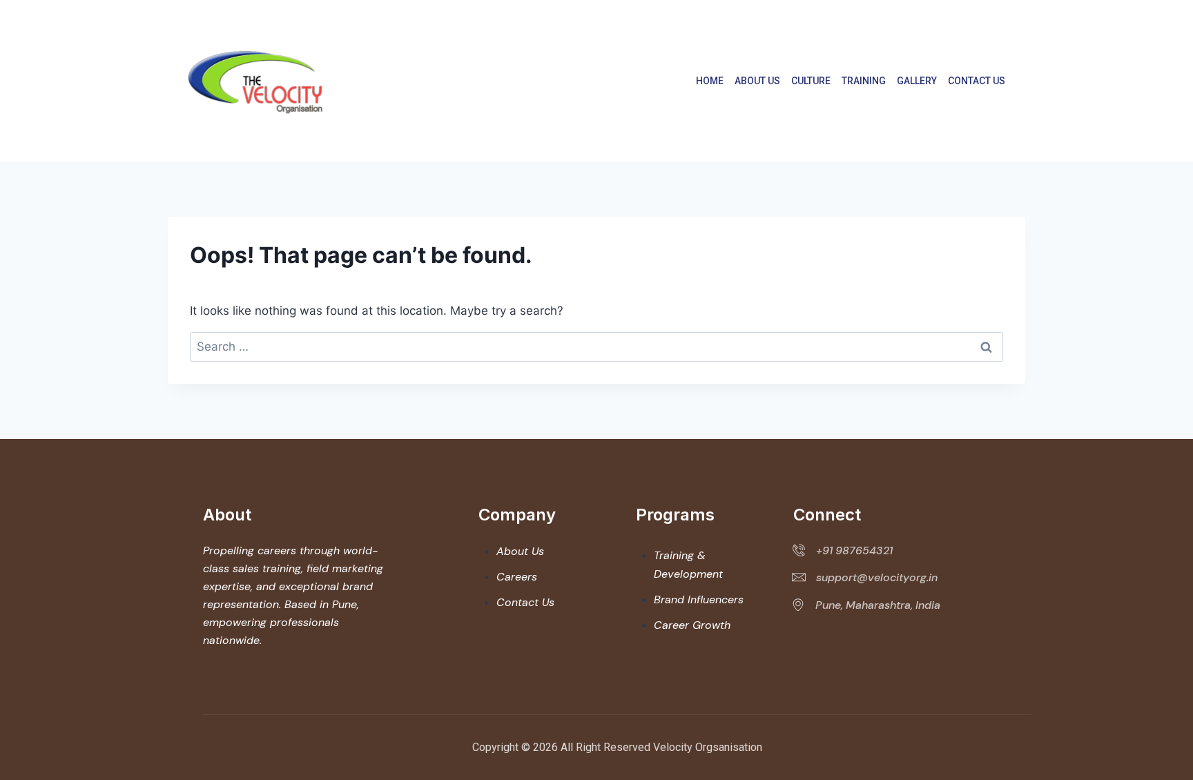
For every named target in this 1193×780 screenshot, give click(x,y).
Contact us (976, 80)
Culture (811, 80)
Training (864, 80)
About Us (757, 80)
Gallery (917, 80)
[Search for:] (596, 346)
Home (710, 80)
